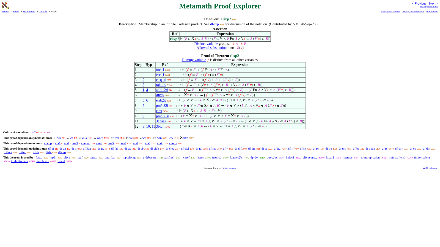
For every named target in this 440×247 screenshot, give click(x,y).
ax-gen (85, 143)
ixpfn (53, 157)
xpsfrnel (169, 157)
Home (16, 11)
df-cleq (170, 148)
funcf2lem (42, 161)
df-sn (303, 148)
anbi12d (162, 90)
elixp (67, 157)
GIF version (432, 11)
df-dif (238, 148)
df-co (413, 148)
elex (159, 111)
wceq (100, 138)
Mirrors (5, 11)
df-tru (101, 148)
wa (71, 138)
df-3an (87, 148)
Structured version (390, 11)
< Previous (419, 3)
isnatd (61, 161)
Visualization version (413, 11)
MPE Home (29, 11)
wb (59, 138)
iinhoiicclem (422, 157)
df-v (225, 148)
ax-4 (99, 143)
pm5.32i (162, 105)
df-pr (316, 148)
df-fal (114, 148)
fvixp (39, 157)
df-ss (264, 148)
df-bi (51, 148)
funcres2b (236, 157)
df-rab (212, 148)
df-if (290, 148)
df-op (328, 148)
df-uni (342, 148)
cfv (171, 138)
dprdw (254, 157)
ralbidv (161, 85)
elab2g (161, 100)
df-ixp (214, 24)
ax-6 (123, 143)
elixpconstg (310, 157)
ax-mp (48, 143)
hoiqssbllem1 (397, 157)
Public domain (229, 168)
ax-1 (57, 143)
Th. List (43, 11)
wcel (116, 138)
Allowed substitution (212, 48)
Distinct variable (206, 44)
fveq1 (160, 75)
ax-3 (75, 143)
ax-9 (159, 143)
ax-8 (147, 143)
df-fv (49, 152)
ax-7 (135, 143)
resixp (93, 157)
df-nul (277, 148)
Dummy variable (194, 60)
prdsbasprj (149, 157)
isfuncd (216, 157)
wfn (159, 138)
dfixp (160, 95)
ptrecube (272, 157)
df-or (74, 148)
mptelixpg (129, 157)
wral (130, 138)
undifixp (110, 157)
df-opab (370, 148)
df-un (251, 148)
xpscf (186, 157)
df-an (63, 148)
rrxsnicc (347, 157)
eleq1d (161, 80)
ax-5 (111, 143)
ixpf (79, 157)
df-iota (8, 152)
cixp (185, 138)
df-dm (426, 148)
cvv (143, 138)
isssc (201, 157)
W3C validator (430, 168)
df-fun (22, 152)
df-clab (154, 148)
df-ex (127, 148)
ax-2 (66, 143)
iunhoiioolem (19, 161)
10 (148, 126)
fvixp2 (330, 157)
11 (153, 126)
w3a (84, 138)
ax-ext (173, 143)
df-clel (185, 148)
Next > (433, 3)
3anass (161, 121)
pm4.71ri (162, 116)
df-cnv (399, 148)
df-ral (199, 148)
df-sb (141, 148)
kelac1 (290, 157)
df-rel (385, 148)
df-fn (36, 152)
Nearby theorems (429, 6)
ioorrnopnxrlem (370, 157)
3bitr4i (160, 126)
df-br (356, 148)
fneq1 (160, 70)
